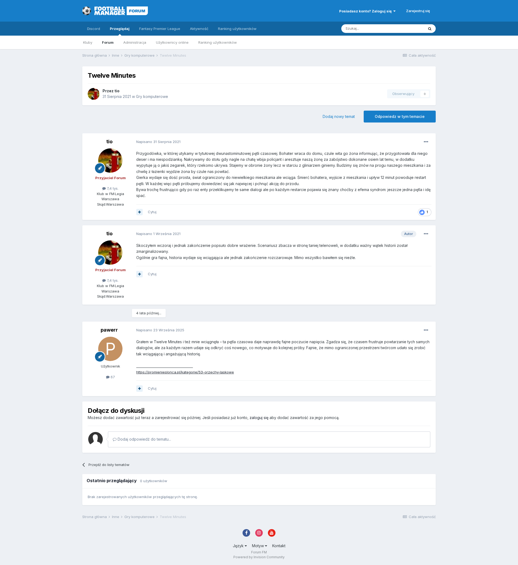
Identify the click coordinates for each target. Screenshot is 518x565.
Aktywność (199, 28)
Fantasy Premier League (159, 28)
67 (112, 377)
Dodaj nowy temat (339, 116)
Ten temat (408, 28)
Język (239, 545)
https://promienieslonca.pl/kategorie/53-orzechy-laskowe (185, 372)
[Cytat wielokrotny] (139, 212)
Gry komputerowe (152, 96)
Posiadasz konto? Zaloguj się (366, 11)
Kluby (87, 42)
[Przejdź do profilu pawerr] (110, 349)
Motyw (258, 545)
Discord (93, 28)
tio (117, 91)
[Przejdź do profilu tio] (94, 94)
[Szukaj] (430, 28)
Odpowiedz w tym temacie (400, 116)
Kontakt (278, 545)
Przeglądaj (120, 28)
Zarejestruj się (418, 11)
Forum (108, 42)
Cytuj (152, 212)
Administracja (134, 42)
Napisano (158, 141)
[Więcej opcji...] (426, 142)
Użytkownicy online (172, 42)
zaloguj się (259, 417)
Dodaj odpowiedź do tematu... (144, 439)
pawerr (109, 330)
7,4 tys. (112, 188)
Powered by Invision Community (259, 557)
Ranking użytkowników (217, 42)
